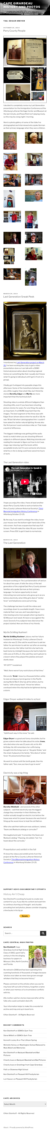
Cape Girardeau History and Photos (21, 5)
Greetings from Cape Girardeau (30, 1065)
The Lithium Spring (29, 1040)
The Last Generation (14, 542)
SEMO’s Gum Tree (25, 1031)
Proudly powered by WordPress (21, 1127)
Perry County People (14, 30)
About (5, 1127)
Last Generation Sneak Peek (18, 296)
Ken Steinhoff (9, 1031)
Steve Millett (8, 1035)
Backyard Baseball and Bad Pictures (31, 1060)
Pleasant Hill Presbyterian (28, 1074)
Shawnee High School (19, 1070)
